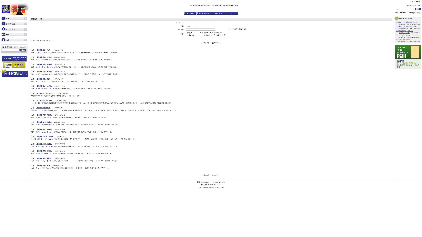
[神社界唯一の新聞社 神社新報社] (14, 9)
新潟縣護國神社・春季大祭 (404, 31)
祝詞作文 (400, 61)
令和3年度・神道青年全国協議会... (407, 22)
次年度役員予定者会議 (403, 35)
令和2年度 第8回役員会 (403, 39)
